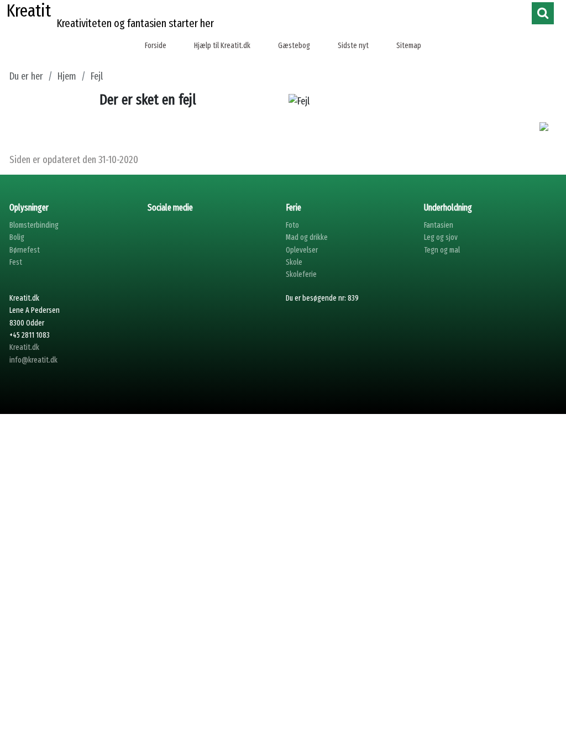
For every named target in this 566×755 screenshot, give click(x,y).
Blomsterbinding (34, 225)
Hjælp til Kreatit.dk (222, 45)
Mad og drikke (307, 237)
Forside (155, 45)
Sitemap (408, 45)
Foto (292, 225)
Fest (15, 262)
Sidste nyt (353, 45)
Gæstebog (294, 45)
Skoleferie (301, 274)
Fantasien (438, 225)
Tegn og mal (442, 250)
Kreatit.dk (24, 347)
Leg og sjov (441, 237)
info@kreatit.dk (33, 360)
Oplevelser (302, 250)
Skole (294, 262)
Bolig (16, 237)
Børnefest (24, 250)
